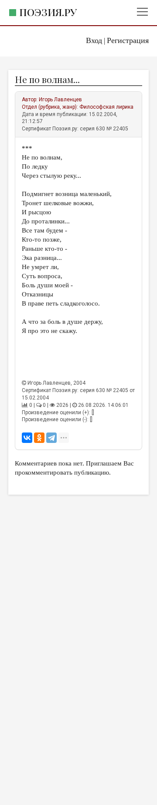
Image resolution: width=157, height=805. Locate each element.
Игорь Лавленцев (60, 99)
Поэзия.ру (48, 12)
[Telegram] (51, 437)
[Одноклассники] (39, 437)
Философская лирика (106, 107)
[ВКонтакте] (27, 437)
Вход (94, 40)
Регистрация (128, 40)
